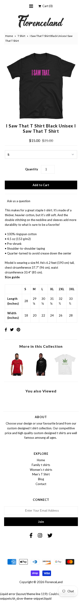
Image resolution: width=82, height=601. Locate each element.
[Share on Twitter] (12, 329)
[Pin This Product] (18, 329)
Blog (41, 479)
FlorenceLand (54, 582)
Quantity (31, 169)
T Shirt (21, 36)
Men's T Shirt (41, 474)
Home (9, 36)
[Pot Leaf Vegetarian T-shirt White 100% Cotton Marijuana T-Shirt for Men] (65, 374)
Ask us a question (18, 201)
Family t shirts (41, 465)
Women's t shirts (41, 469)
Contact (41, 484)
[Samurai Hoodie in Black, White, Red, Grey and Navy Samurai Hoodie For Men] (41, 374)
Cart (47, 6)
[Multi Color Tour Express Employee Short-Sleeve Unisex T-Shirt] (17, 374)
